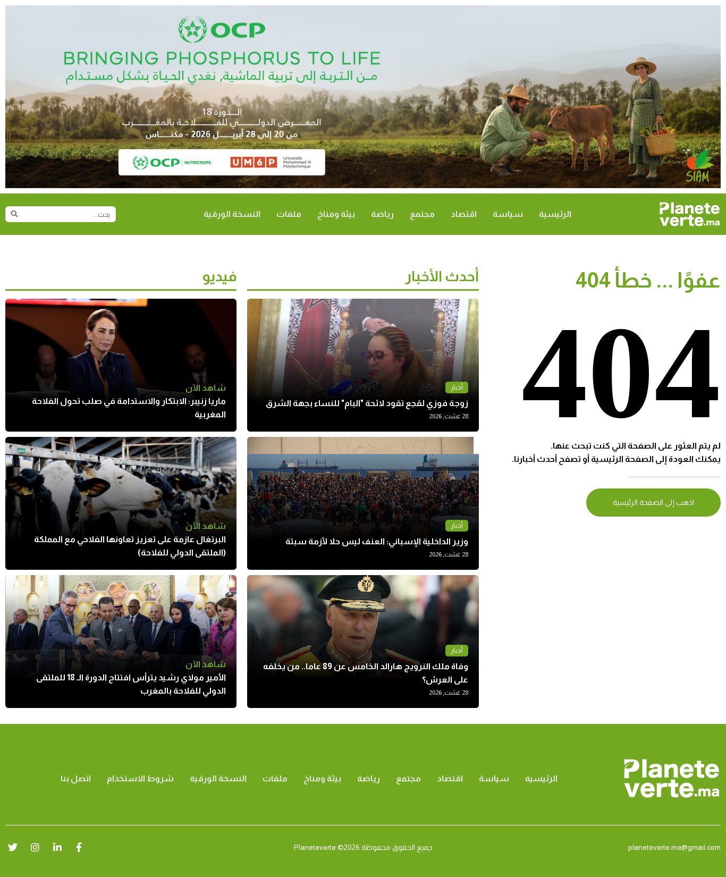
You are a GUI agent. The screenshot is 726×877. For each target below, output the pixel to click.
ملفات (288, 213)
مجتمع (422, 213)
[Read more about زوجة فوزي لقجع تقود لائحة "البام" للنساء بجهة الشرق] (362, 365)
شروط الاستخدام (140, 778)
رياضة (382, 213)
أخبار (457, 387)
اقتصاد (464, 213)
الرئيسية (555, 213)
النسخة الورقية (232, 213)
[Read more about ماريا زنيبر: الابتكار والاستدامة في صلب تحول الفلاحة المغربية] (121, 365)
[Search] (14, 214)
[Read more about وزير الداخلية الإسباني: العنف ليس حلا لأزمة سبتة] (362, 503)
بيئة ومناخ (336, 213)
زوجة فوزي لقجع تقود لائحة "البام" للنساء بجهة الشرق (367, 403)
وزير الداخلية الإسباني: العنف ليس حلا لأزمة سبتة (376, 541)
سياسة (508, 213)
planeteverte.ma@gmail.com (674, 847)
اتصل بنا (76, 778)
